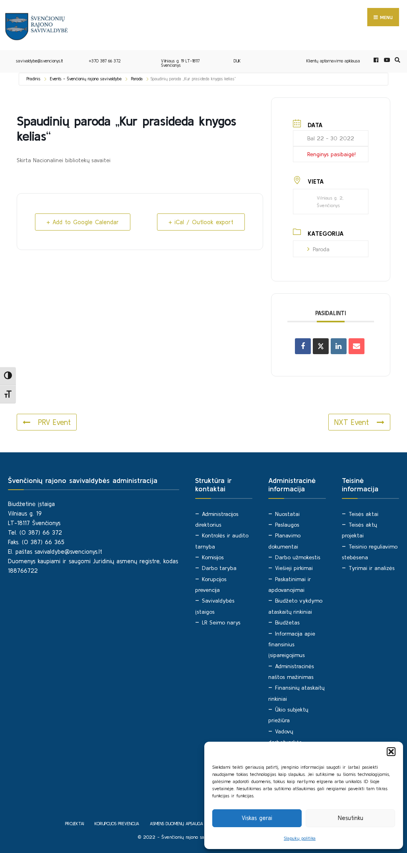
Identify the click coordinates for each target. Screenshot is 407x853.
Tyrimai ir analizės (372, 568)
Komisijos (213, 557)
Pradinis (34, 78)
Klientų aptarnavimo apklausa (333, 60)
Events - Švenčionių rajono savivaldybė (86, 78)
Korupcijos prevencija (117, 823)
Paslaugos (287, 524)
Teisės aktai (363, 514)
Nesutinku (350, 817)
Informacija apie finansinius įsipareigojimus (291, 644)
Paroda (137, 78)
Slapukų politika (300, 838)
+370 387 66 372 (105, 60)
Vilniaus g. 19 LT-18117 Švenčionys (180, 63)
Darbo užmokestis (297, 557)
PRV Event (54, 422)
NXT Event (351, 422)
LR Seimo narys (221, 622)
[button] (391, 752)
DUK (237, 60)
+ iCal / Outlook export (201, 222)
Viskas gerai (257, 817)
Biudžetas (287, 622)
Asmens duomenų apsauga (176, 823)
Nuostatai (287, 514)
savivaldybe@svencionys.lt (39, 60)
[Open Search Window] (396, 60)
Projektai (74, 823)
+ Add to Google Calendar (83, 222)
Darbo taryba (219, 568)
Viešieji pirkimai (294, 568)
